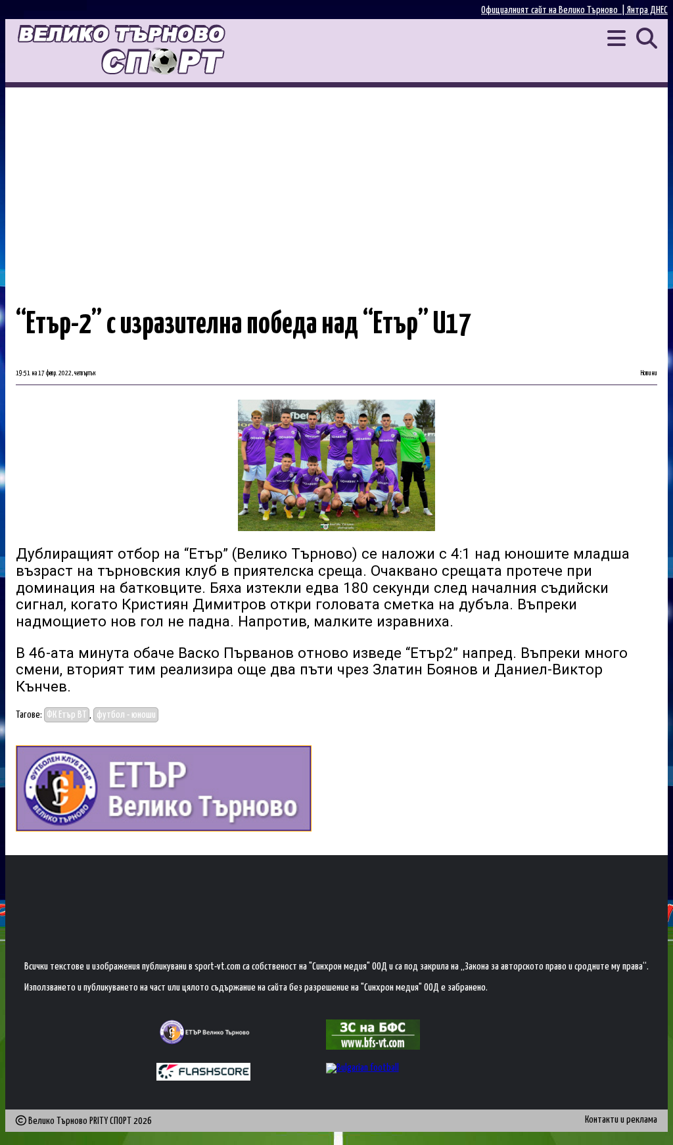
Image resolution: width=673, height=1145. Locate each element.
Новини (649, 373)
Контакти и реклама (621, 1120)
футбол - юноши (126, 715)
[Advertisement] (336, 186)
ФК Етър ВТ (67, 715)
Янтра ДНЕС (647, 10)
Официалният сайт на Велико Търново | (554, 10)
